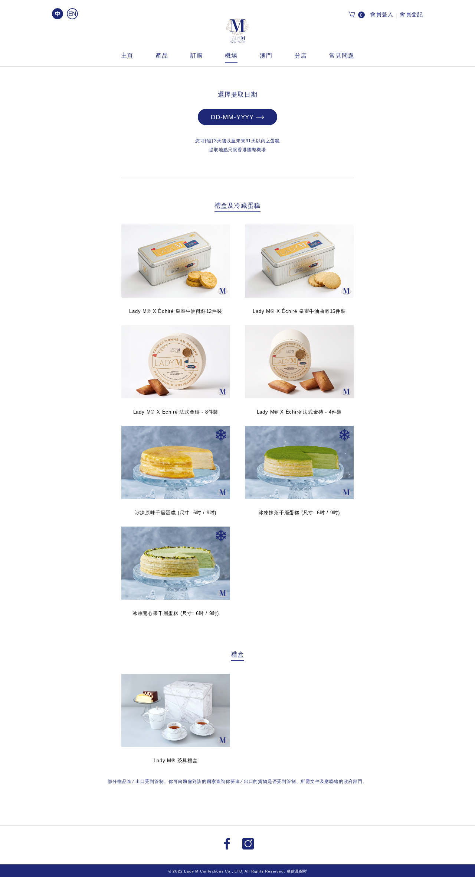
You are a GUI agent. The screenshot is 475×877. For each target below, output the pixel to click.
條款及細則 (296, 871)
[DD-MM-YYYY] (237, 123)
